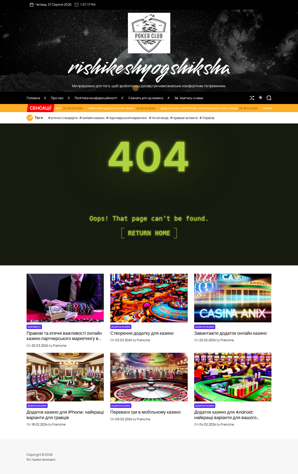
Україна (208, 118)
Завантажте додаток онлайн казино (230, 333)
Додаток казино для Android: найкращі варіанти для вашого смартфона (225, 418)
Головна (33, 98)
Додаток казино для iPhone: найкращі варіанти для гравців (122, 108)
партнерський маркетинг (128, 118)
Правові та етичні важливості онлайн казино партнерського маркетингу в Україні (64, 339)
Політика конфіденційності (96, 98)
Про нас (57, 98)
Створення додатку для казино (142, 333)
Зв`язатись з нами (188, 98)
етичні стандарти (64, 118)
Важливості (34, 326)
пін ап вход (160, 118)
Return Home (149, 233)
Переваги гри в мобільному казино (209, 108)
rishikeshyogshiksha (149, 67)
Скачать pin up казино (145, 98)
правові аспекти (185, 118)
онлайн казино (93, 118)
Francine (59, 345)
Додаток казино (120, 326)
